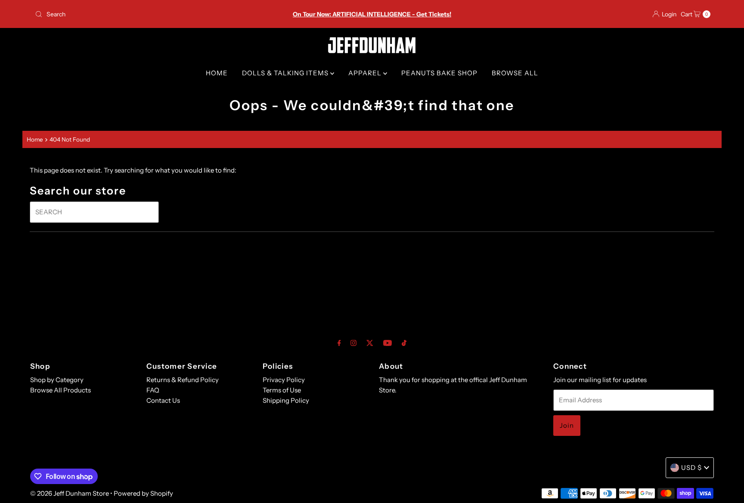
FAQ (152, 390)
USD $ (691, 467)
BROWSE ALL (515, 73)
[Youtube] (387, 343)
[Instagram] (353, 343)
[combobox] (142, 14)
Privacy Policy (284, 380)
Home (35, 139)
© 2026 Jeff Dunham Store (69, 493)
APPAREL (365, 73)
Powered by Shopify (143, 493)
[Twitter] (369, 343)
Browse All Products (60, 390)
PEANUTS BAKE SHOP (439, 73)
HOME (217, 73)
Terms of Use (282, 390)
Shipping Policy (286, 400)
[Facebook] (339, 343)
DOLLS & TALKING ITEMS (286, 73)
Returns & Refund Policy (182, 380)
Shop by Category (57, 380)
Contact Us (163, 400)
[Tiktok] (404, 343)
